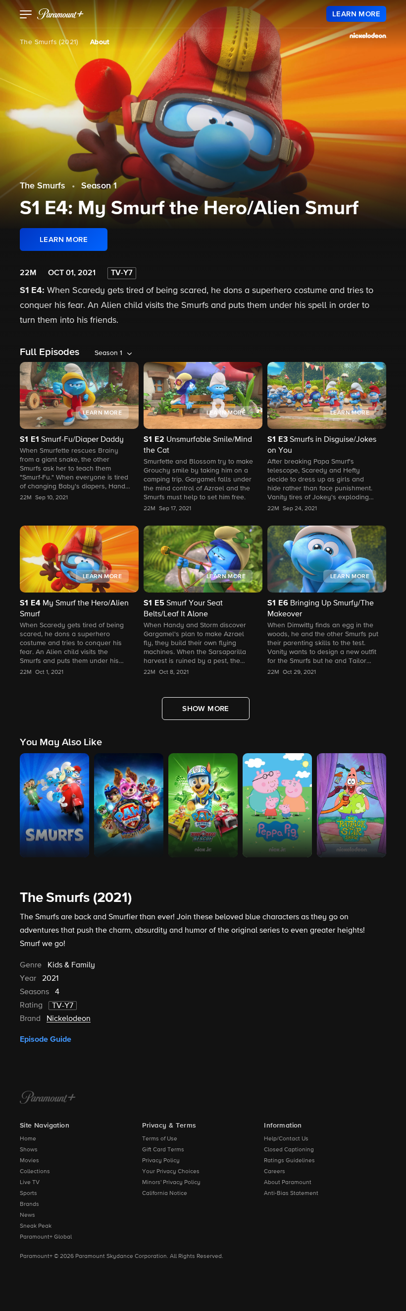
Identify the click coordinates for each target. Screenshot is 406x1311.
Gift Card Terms (163, 1150)
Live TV (30, 1183)
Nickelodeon (69, 1019)
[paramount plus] (60, 13)
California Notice (164, 1193)
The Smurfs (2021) (49, 42)
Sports (28, 1193)
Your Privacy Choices (171, 1172)
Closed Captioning (289, 1150)
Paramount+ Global (46, 1237)
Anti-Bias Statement (291, 1193)
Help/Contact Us (286, 1139)
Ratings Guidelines (289, 1161)
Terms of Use (159, 1139)
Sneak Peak (35, 1226)
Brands (29, 1204)
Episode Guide (45, 1039)
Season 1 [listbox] (108, 353)
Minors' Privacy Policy (171, 1183)
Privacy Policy (161, 1161)
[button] (26, 15)
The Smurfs (42, 185)
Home (28, 1139)
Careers (274, 1172)
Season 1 (99, 185)
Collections (35, 1172)
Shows (29, 1150)
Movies (29, 1161)
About (99, 42)
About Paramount (287, 1183)
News (27, 1215)
